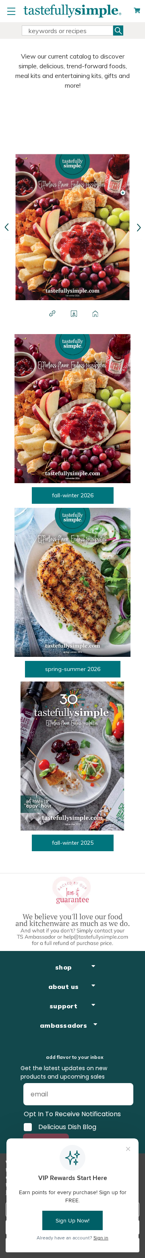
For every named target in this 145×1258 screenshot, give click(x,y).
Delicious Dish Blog (67, 1127)
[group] (138, 227)
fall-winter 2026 (72, 495)
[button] (6, 227)
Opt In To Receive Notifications (72, 1114)
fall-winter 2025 (72, 842)
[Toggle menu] (11, 11)
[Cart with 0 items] (137, 10)
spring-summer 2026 (72, 669)
